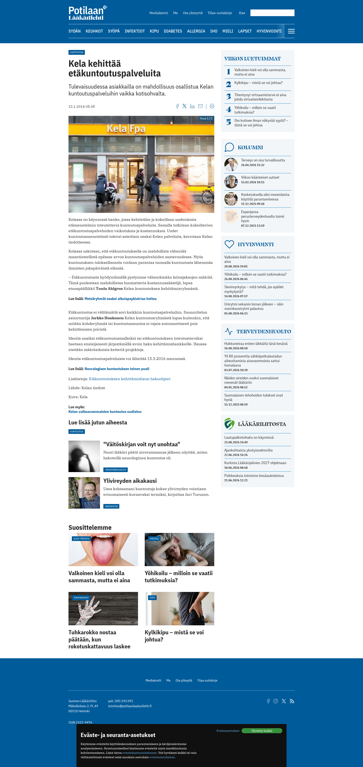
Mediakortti (158, 13)
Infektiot (135, 31)
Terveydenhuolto (115, 469)
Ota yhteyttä (193, 13)
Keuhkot (94, 31)
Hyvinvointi (269, 31)
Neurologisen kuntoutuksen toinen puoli (117, 368)
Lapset (245, 31)
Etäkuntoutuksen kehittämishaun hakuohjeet (129, 378)
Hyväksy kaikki (262, 731)
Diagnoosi (111, 506)
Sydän (74, 31)
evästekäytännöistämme (139, 753)
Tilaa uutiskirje (220, 13)
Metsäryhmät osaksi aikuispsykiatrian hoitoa (121, 298)
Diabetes (173, 31)
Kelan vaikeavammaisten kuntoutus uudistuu (105, 411)
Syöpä (114, 31)
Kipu (154, 31)
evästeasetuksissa (162, 757)
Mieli (227, 31)
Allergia (196, 31)
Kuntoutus (76, 52)
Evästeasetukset (228, 731)
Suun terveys (81, 538)
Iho (213, 31)
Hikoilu (154, 538)
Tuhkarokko (81, 597)
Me (175, 13)
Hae (242, 13)
